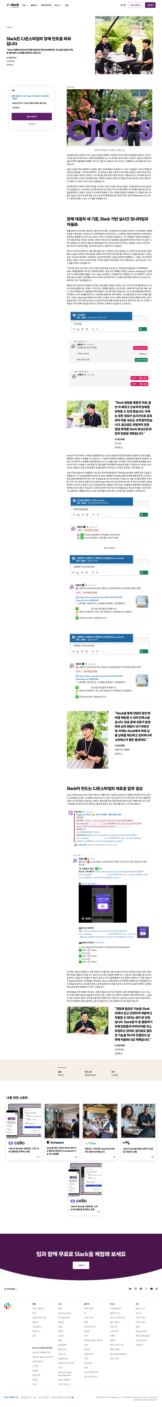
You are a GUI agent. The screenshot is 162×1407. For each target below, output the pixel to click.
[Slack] (12, 5)
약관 (34, 1397)
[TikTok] (157, 1288)
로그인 (123, 5)
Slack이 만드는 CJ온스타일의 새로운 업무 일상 (29, 103)
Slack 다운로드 (10, 1397)
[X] (146, 1288)
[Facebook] (141, 1288)
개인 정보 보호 (26, 1397)
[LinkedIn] (130, 1288)
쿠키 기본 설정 (43, 1397)
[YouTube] (151, 1288)
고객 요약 (15, 107)
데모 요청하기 (135, 5)
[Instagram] (135, 1288)
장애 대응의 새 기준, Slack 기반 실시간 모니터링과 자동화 (30, 97)
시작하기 (150, 5)
